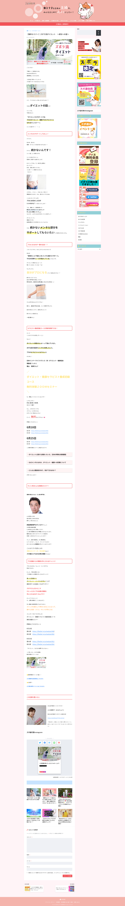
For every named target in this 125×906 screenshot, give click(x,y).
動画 (79, 237)
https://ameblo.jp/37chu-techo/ (56, 718)
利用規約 (58, 902)
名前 (28, 855)
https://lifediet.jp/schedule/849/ (39, 431)
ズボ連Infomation (83, 234)
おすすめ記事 (81, 219)
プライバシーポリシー (50, 902)
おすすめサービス (64, 777)
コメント (29, 837)
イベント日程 (73, 20)
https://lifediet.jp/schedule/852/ (39, 441)
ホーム (31, 20)
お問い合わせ (77, 902)
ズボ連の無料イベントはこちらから (35, 686)
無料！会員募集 (45, 20)
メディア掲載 (81, 20)
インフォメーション (83, 225)
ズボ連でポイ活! (54, 20)
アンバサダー (81, 222)
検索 (78, 29)
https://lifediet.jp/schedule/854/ (39, 444)
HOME (63, 899)
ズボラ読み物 (81, 231)
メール (29, 861)
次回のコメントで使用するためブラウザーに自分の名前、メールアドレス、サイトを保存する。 (49, 872)
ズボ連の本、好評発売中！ (62, 24)
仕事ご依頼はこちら (90, 20)
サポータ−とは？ (64, 20)
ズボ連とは (37, 20)
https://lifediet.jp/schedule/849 (43, 631)
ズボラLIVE (81, 228)
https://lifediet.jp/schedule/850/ (39, 433)
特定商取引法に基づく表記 (67, 902)
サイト (28, 867)
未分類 (70, 777)
